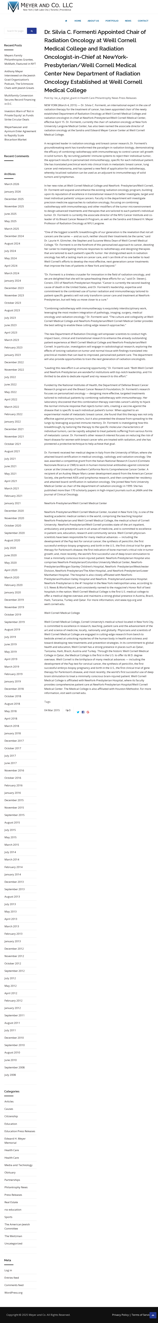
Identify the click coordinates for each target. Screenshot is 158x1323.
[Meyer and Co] (40, 7)
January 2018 (12, 733)
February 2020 (13, 585)
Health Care (87, 98)
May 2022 (10, 392)
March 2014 (11, 859)
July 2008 (10, 1075)
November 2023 (14, 295)
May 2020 (10, 562)
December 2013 (14, 882)
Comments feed (14, 1285)
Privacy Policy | (121, 1315)
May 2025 (10, 221)
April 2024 (10, 265)
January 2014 (12, 874)
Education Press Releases (19, 1131)
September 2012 (14, 971)
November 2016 (14, 770)
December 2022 (14, 362)
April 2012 (10, 993)
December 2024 (14, 236)
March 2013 (11, 926)
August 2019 (12, 629)
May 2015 (10, 837)
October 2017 (12, 748)
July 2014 (10, 852)
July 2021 (10, 458)
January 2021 (12, 503)
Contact (143, 21)
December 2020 (14, 510)
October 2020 (12, 525)
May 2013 (10, 911)
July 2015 (10, 830)
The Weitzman (13, 1236)
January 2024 (12, 280)
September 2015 (14, 815)
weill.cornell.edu (76, 693)
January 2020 (12, 592)
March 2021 (11, 488)
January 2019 (12, 681)
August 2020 (12, 540)
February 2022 (13, 414)
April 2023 (10, 332)
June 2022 (10, 384)
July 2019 (10, 637)
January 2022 (12, 421)
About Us (93, 21)
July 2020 (10, 548)
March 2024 (11, 273)
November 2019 (14, 607)
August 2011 (12, 1023)
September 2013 (14, 889)
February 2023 (13, 347)
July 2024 (10, 251)
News (128, 21)
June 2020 (10, 555)
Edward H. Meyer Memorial (15, 1140)
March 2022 (11, 406)
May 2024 (10, 258)
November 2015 (14, 807)
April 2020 (10, 570)
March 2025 (11, 228)
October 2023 (12, 303)
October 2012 (12, 963)
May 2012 (10, 986)
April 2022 (10, 399)
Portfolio (112, 21)
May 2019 (10, 651)
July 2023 (10, 317)
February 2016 (13, 785)
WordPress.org (13, 1292)
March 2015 (11, 844)
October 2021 (12, 444)
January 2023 (12, 355)
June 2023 (10, 325)
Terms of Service (141, 1315)
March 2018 (11, 726)
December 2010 (14, 1037)
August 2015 (12, 822)
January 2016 (12, 793)
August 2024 (12, 243)
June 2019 (10, 644)
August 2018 (12, 703)
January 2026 (12, 191)
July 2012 (10, 978)
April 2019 (10, 659)
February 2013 (13, 933)
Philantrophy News (107, 98)
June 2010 (10, 1060)
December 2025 (14, 199)
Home (78, 21)
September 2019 (14, 622)
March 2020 (11, 577)
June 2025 (10, 213)
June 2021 (10, 466)
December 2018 (14, 689)
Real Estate (11, 1202)
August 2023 (12, 310)
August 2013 (12, 896)
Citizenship (11, 1116)
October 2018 (12, 696)
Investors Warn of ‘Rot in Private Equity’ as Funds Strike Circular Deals (19, 115)
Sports (8, 1217)
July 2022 (10, 377)
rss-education (12, 1209)
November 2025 (14, 206)
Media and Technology (18, 1165)
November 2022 (14, 369)
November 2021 (14, 436)
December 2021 (14, 429)
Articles (9, 1101)
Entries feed (11, 1277)
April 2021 (10, 481)
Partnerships (12, 1180)
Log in (8, 1270)
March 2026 (11, 184)
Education (10, 1124)
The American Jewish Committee (17, 1226)
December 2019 (14, 600)
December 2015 (14, 800)
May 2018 (10, 711)
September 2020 (14, 533)
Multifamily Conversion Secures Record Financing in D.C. (19, 100)
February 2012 (13, 1000)
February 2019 (13, 674)
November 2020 (14, 518)
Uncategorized (13, 1243)
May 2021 (10, 473)
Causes (8, 1109)
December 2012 (14, 948)
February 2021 (13, 496)
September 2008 (14, 1067)
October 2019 (12, 614)
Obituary (10, 1172)
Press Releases (128, 98)
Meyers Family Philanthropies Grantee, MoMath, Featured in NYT (20, 59)
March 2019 (11, 666)
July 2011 (10, 1030)
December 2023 (14, 288)
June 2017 (10, 763)
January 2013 (12, 941)
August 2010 (12, 1052)
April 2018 (10, 718)
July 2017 (10, 755)
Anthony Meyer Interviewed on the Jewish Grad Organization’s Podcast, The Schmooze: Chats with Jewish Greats (19, 79)
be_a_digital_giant (65, 98)
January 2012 (12, 1008)
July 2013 (10, 904)
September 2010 (14, 1045)
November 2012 (14, 956)
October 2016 (12, 778)
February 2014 (13, 867)
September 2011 (14, 1015)
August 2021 (12, 451)
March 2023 (11, 340)
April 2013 (10, 919)
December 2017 (14, 740)
